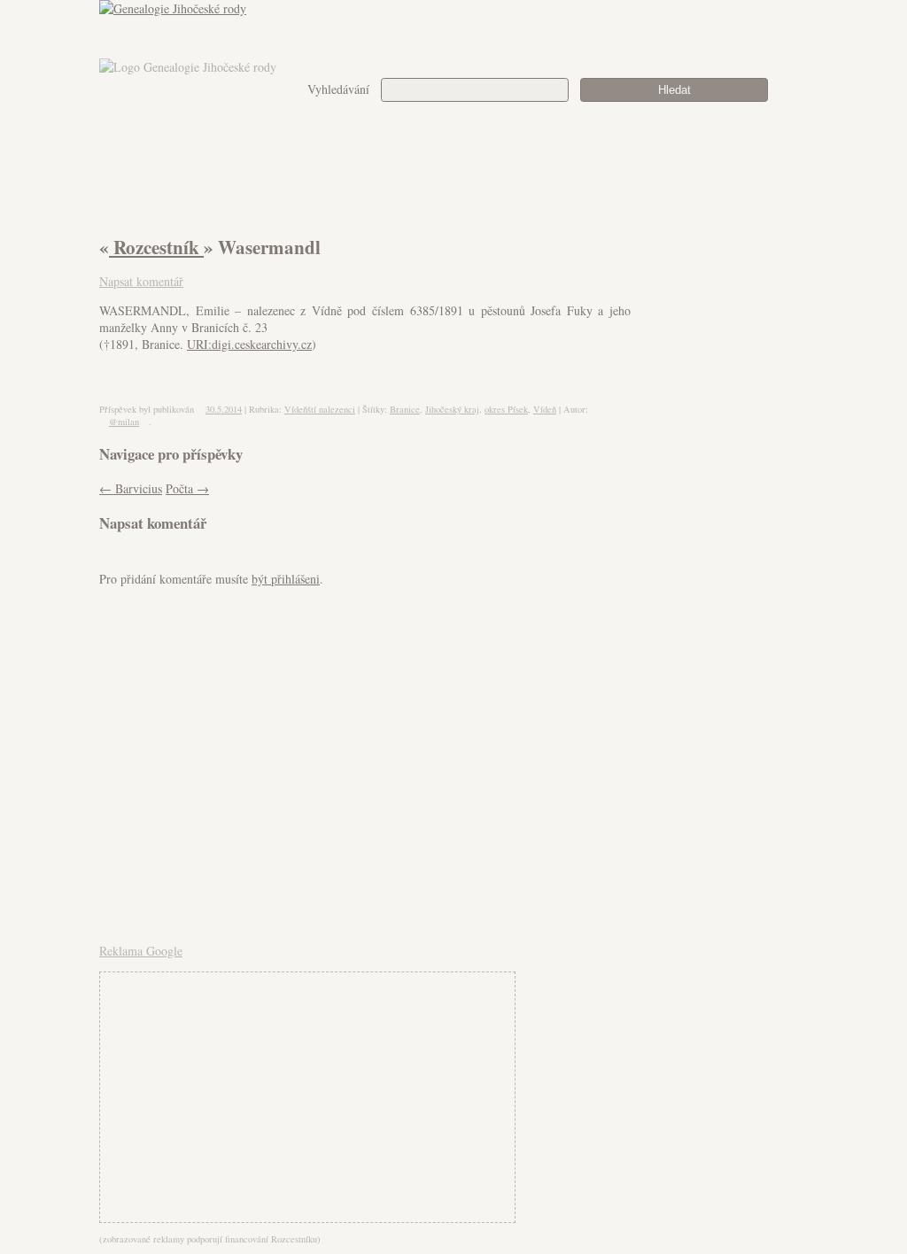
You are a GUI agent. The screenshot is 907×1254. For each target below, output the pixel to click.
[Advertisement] (788, 420)
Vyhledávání (338, 89)
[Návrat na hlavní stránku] (453, 29)
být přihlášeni (286, 578)
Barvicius (130, 488)
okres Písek (506, 409)
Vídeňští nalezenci (319, 409)
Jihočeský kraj (452, 409)
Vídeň (544, 409)
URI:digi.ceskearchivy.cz (249, 344)
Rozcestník (156, 247)
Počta (187, 488)
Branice (405, 409)
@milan (124, 421)
